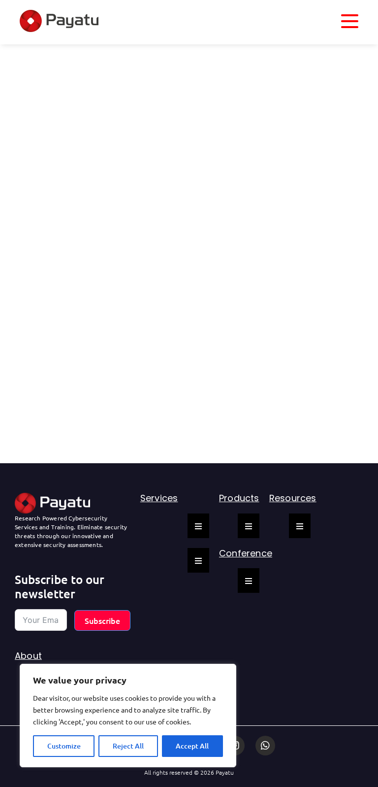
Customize (64, 746)
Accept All (192, 746)
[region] (128, 715)
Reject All (128, 746)
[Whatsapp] (265, 745)
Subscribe (102, 620)
